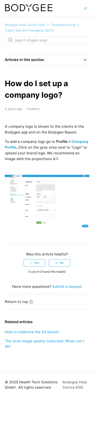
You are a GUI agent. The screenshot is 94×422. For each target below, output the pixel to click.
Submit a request (67, 286)
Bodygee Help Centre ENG (25, 25)
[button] (85, 8)
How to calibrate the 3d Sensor (32, 332)
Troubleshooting (63, 25)
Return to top (16, 301)
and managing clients (29, 30)
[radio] (34, 262)
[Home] (29, 10)
